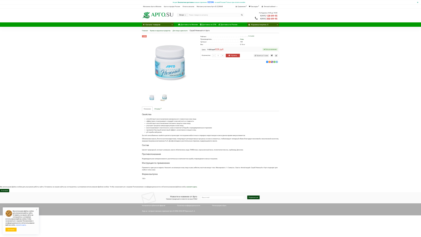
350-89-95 (268, 18)
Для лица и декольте (180, 30)
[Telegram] (277, 62)
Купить (234, 55)
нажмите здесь (191, 187)
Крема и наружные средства (160, 30)
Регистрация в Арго (219, 205)
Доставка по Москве (189, 24)
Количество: (206, 55)
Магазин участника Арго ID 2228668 (210, 6)
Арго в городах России (172, 6)
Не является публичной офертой (153, 205)
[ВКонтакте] (267, 62)
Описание (147, 109)
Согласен (11, 230)
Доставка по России (229, 24)
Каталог (152, 24)
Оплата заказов (188, 6)
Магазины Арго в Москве (152, 6)
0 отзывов (251, 36)
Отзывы (157, 109)
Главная (145, 30)
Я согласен (4, 190)
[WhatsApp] (274, 62)
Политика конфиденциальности (188, 205)
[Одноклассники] (270, 62)
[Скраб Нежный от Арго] (152, 97)
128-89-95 (268, 15)
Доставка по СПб (209, 24)
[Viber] (272, 62)
